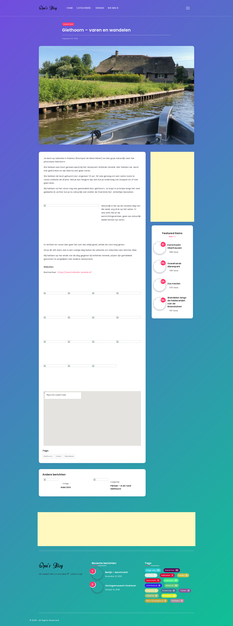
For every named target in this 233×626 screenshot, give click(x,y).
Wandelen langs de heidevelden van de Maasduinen (176, 302)
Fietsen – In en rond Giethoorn (120, 487)
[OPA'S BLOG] (48, 8)
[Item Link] (160, 248)
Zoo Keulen (173, 283)
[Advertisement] (172, 187)
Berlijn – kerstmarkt (116, 572)
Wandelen (69, 456)
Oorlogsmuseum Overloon (120, 585)
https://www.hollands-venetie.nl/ (75, 272)
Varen (58, 456)
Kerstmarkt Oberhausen (174, 246)
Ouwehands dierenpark (174, 265)
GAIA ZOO (66, 487)
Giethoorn (48, 456)
